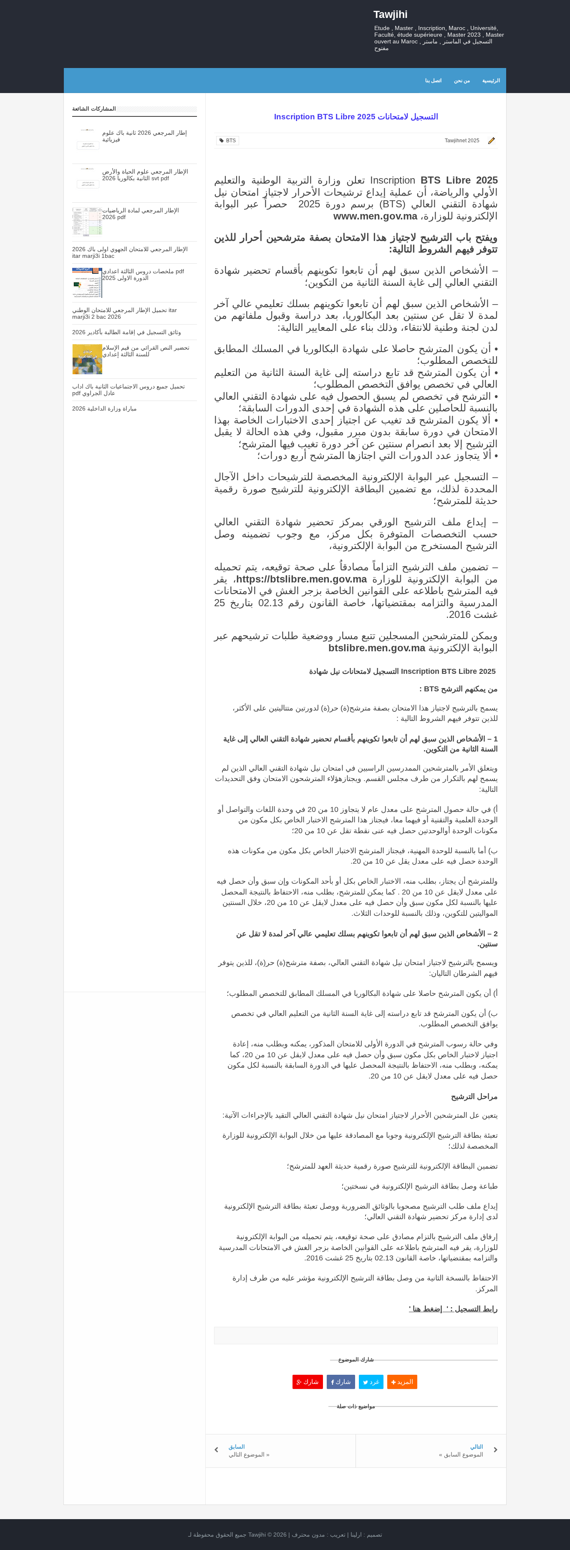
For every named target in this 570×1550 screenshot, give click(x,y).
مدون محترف (308, 1534)
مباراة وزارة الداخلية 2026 (104, 408)
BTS (230, 141)
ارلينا (356, 1534)
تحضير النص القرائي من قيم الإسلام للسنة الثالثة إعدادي (145, 351)
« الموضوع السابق (461, 1454)
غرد (373, 1381)
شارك (310, 1381)
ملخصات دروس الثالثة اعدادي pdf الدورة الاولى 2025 (143, 274)
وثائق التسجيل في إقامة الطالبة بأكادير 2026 (126, 332)
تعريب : (319, 1534)
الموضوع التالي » (249, 1454)
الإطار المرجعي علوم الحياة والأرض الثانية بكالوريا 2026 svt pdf (145, 174)
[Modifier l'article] (490, 140)
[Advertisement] (134, 566)
